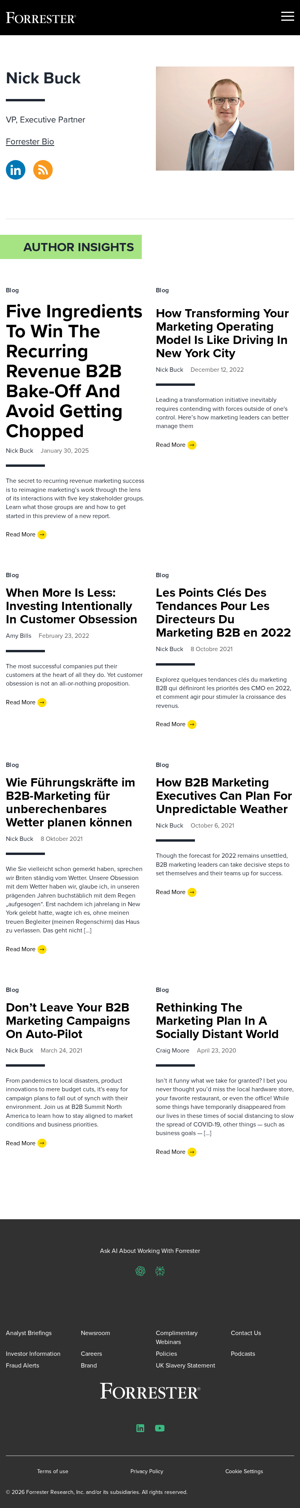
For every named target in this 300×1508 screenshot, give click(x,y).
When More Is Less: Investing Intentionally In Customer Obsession (72, 605)
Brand (89, 1365)
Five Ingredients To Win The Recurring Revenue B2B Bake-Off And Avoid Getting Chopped (74, 370)
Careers (91, 1353)
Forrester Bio (30, 141)
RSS (38, 164)
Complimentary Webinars (177, 1337)
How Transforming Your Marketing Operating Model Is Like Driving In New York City (222, 333)
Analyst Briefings (29, 1332)
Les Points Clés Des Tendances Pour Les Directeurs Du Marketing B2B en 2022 (223, 612)
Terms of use (52, 1472)
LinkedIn (15, 164)
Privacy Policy (146, 1472)
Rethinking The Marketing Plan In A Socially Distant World (217, 1020)
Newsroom (95, 1332)
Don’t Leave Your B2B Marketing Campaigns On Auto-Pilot (68, 1020)
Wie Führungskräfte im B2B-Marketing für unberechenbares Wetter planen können (70, 802)
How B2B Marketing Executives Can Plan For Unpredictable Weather (224, 795)
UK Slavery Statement (185, 1365)
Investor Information (33, 1353)
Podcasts (243, 1353)
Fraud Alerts (22, 1365)
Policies (166, 1353)
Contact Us (246, 1332)
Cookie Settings (244, 1472)
